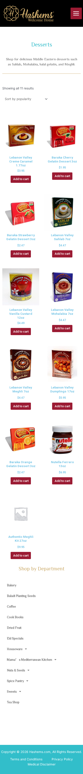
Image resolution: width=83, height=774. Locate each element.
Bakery (11, 585)
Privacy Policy (62, 759)
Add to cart (21, 179)
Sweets (12, 691)
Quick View (21, 149)
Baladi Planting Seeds (21, 595)
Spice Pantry (15, 680)
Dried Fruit (14, 627)
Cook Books (15, 617)
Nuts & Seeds (16, 670)
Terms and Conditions (26, 759)
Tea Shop (13, 702)
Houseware (15, 649)
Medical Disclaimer (42, 764)
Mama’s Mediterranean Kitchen (29, 659)
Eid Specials (15, 638)
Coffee (11, 606)
